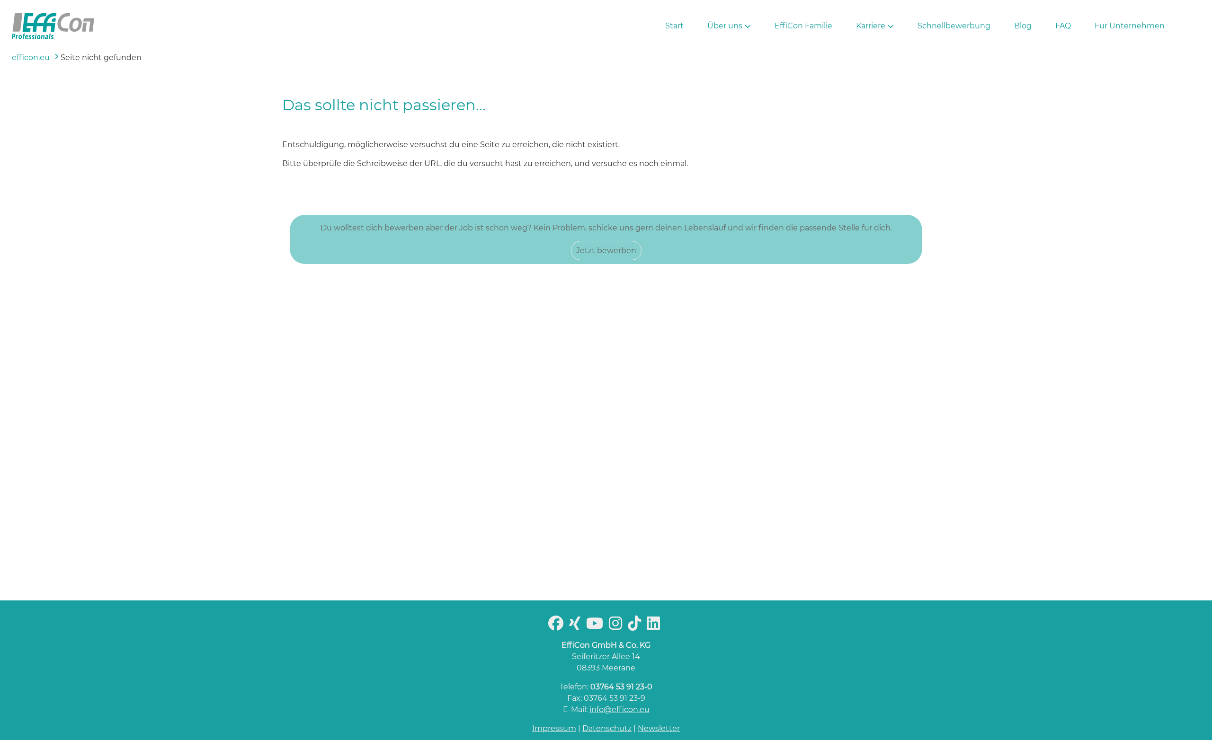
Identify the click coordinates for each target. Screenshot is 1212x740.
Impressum (554, 728)
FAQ (1063, 25)
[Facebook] (557, 626)
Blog (1023, 25)
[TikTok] (636, 626)
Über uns (724, 25)
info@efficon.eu (619, 709)
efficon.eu (31, 57)
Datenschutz (607, 728)
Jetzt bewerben (606, 250)
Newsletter (659, 728)
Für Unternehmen (1130, 25)
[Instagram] (617, 626)
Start (674, 25)
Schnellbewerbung (954, 25)
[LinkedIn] (655, 626)
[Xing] (576, 626)
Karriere (870, 25)
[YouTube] (596, 626)
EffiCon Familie (803, 25)
